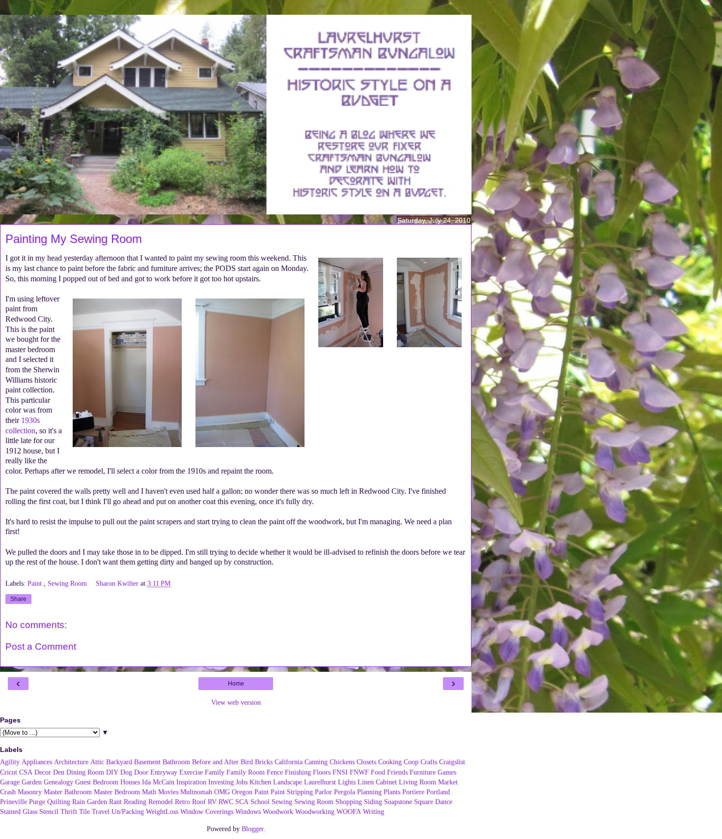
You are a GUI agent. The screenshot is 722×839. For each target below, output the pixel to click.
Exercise (191, 772)
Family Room (245, 772)
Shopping (348, 802)
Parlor (323, 792)
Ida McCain (158, 782)
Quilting (58, 802)
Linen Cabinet (377, 782)
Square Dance (433, 802)
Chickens (342, 762)
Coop (411, 762)
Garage (10, 782)
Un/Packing (127, 811)
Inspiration (191, 782)
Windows (248, 811)
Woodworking (314, 811)
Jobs (242, 782)
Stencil (48, 811)
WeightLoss (162, 811)
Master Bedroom (117, 792)
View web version (236, 702)
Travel (101, 811)
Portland (438, 792)
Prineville (13, 802)
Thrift (68, 811)
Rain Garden (89, 802)
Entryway (163, 772)
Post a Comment (40, 646)
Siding (373, 802)
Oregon (242, 792)
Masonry (30, 792)
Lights (347, 782)
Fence (275, 772)
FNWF (359, 772)
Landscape (287, 782)
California (289, 762)
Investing (221, 782)
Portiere (413, 792)
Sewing (282, 802)
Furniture (423, 772)
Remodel (160, 802)
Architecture (71, 762)
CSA (25, 772)
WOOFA (348, 811)
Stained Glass (18, 811)
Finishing (298, 772)
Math (149, 792)
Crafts (428, 762)
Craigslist (452, 762)
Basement (147, 762)
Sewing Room (68, 583)
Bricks (264, 762)
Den (58, 772)
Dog (126, 772)
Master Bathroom (68, 792)
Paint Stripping (292, 792)
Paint (36, 583)
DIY (112, 772)
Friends (397, 772)
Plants (392, 792)
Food (378, 772)
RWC (226, 802)
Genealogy (58, 782)
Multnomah (196, 792)
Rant (115, 802)
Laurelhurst (320, 782)
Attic (97, 762)
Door (141, 772)
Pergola (344, 792)
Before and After (215, 762)
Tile (84, 811)
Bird (247, 762)
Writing (373, 811)
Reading (135, 802)
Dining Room (85, 772)
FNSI (340, 772)
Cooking (390, 762)
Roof (199, 802)
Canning (316, 762)
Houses (130, 782)
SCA (242, 802)
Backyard (119, 762)
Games (447, 772)
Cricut (8, 772)
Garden (32, 782)
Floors (322, 772)
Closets (366, 762)
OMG (222, 792)
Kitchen (260, 782)
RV (212, 802)
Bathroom (176, 762)
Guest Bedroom (96, 782)
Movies (168, 792)
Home (236, 683)
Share (18, 599)
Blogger (252, 829)
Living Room (417, 782)
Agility (10, 762)
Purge (37, 802)
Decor (42, 772)
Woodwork (278, 811)
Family (214, 772)
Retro (182, 802)
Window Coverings (206, 811)
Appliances (37, 762)
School (260, 802)
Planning (369, 792)
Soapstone (398, 802)
